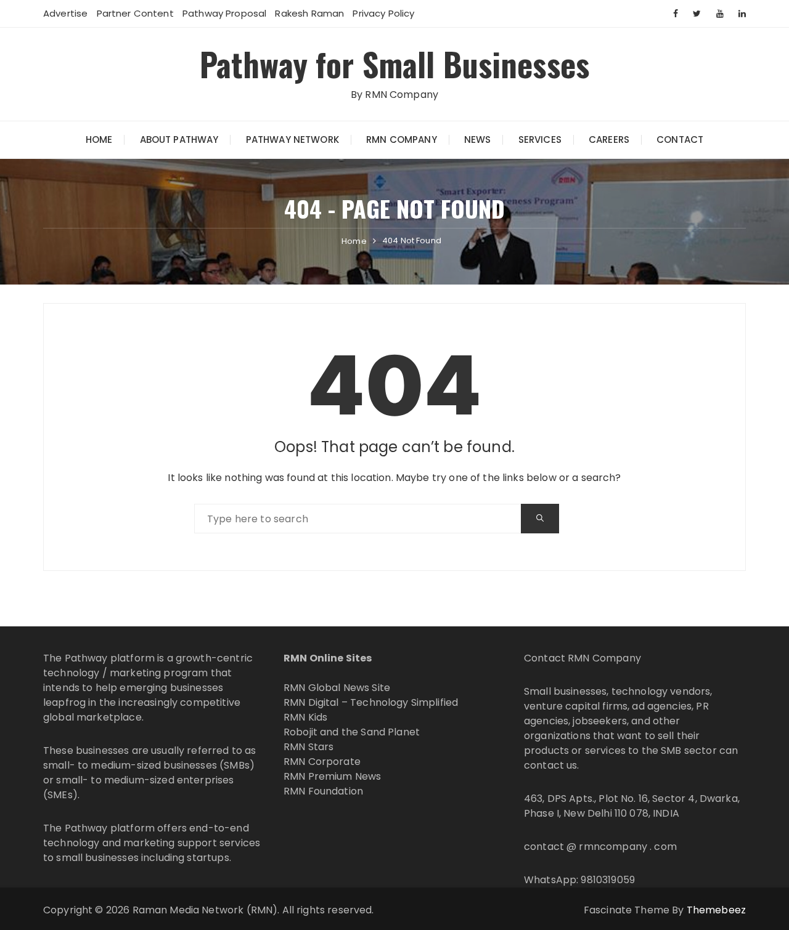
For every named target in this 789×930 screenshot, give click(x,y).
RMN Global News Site (337, 688)
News (477, 139)
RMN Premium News (332, 776)
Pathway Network (292, 139)
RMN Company (401, 139)
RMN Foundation (323, 791)
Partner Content (135, 13)
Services (540, 139)
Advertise (65, 13)
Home (99, 139)
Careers (609, 139)
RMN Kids (305, 717)
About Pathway (179, 139)
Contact (679, 139)
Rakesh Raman (309, 13)
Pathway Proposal (224, 13)
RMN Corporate (322, 761)
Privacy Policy (383, 13)
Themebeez (716, 910)
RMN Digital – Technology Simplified (371, 702)
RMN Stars (308, 747)
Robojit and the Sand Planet (352, 732)
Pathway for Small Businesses (394, 63)
